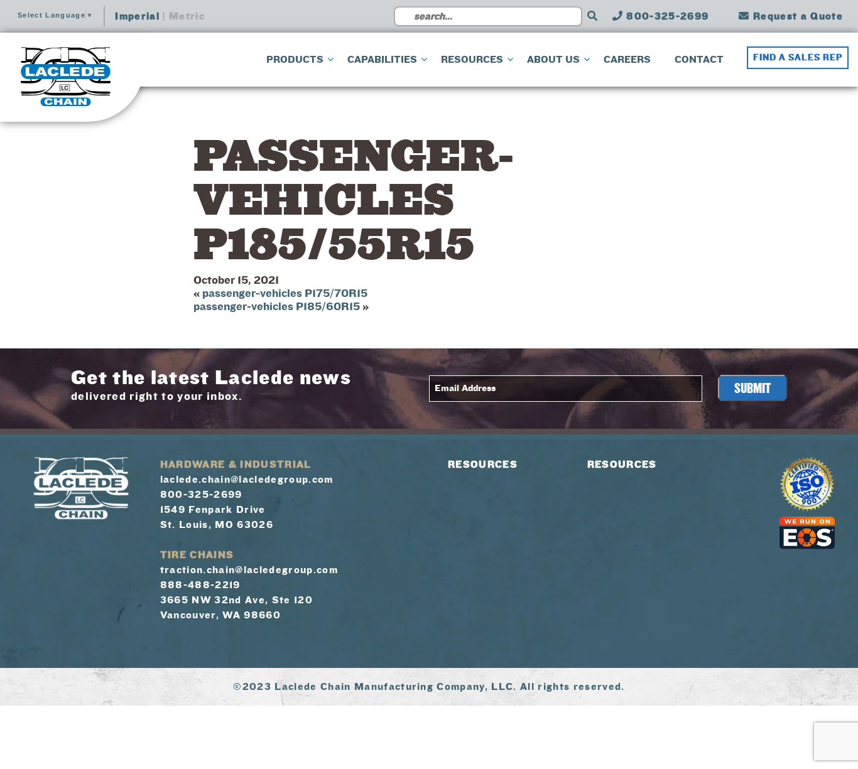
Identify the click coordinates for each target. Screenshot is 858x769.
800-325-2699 (666, 16)
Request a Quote (796, 16)
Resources (483, 464)
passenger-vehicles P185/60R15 (276, 306)
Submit (752, 388)
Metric (187, 16)
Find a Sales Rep (797, 58)
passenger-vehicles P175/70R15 (284, 293)
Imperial (137, 16)
